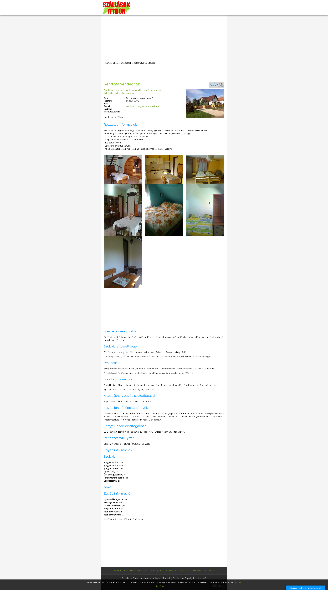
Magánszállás (135, 90)
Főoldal (117, 570)
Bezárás (160, 586)
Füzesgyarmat (128, 93)
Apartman (108, 90)
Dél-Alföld (108, 93)
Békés (117, 93)
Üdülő (146, 90)
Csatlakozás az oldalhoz (136, 570)
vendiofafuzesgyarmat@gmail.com (143, 106)
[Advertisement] (164, 38)
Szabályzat (171, 570)
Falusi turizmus (121, 90)
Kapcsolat (184, 570)
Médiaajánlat (157, 570)
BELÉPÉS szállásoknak (203, 570)
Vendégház (156, 90)
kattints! (238, 582)
